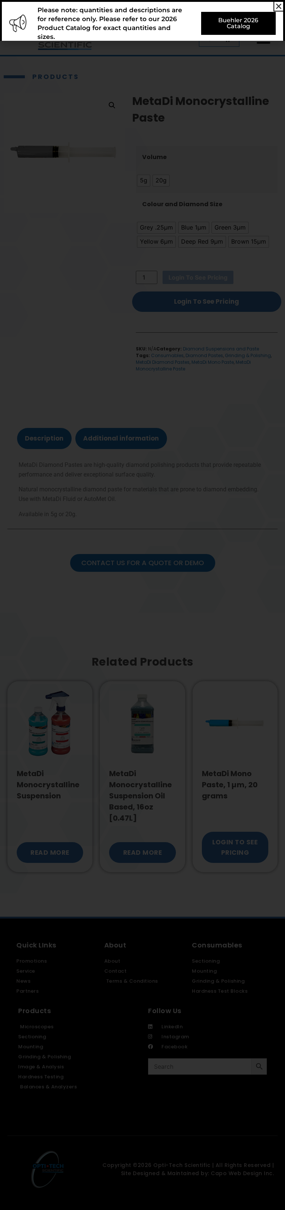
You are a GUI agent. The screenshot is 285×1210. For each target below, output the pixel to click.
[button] (278, 6)
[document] (142, 605)
